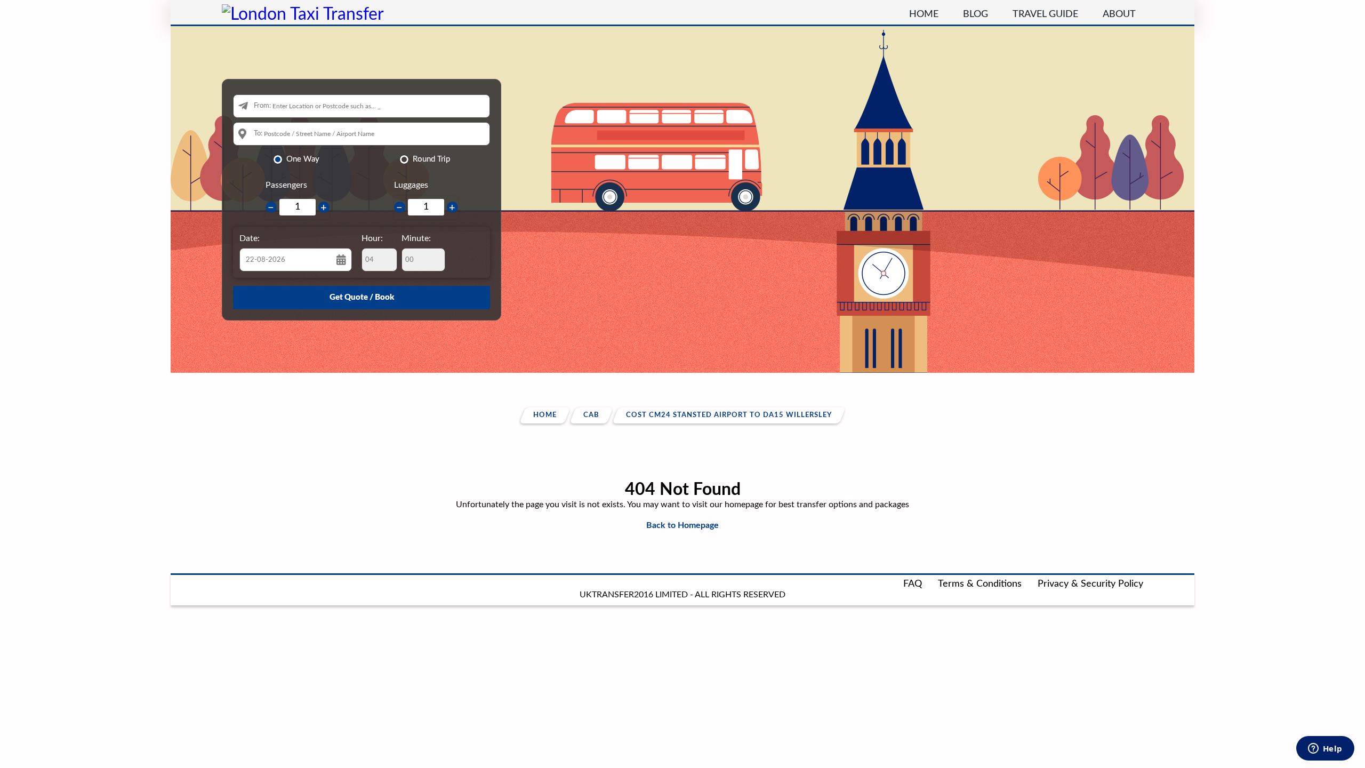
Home (923, 14)
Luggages (411, 185)
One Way (302, 159)
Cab (591, 415)
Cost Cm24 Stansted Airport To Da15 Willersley (729, 415)
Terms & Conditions (980, 584)
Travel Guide (1045, 14)
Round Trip (431, 159)
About (1119, 14)
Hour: (372, 238)
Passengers (286, 185)
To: (258, 133)
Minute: (416, 238)
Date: (249, 238)
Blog (975, 14)
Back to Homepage (682, 525)
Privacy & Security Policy (1090, 584)
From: (262, 105)
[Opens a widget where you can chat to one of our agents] (1325, 749)
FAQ (912, 584)
